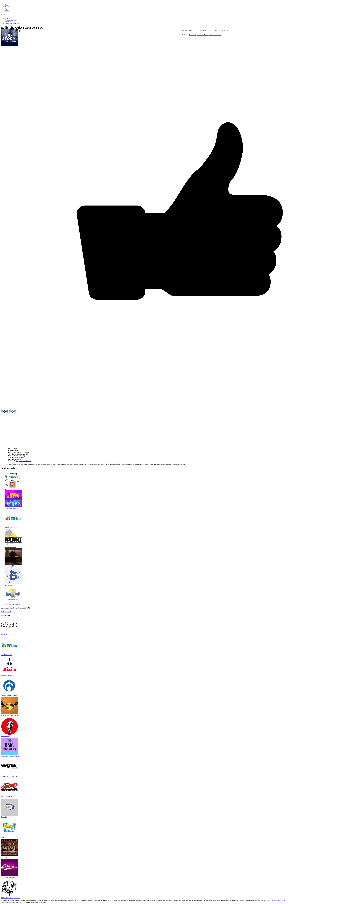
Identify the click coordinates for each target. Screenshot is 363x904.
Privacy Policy (275, 900)
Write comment (6, 612)
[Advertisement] (23, 417)
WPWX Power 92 (6, 796)
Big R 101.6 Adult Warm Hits (13, 604)
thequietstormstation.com (23, 461)
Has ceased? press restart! (196, 35)
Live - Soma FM (9, 566)
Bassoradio (4, 634)
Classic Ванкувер (6, 675)
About (268, 900)
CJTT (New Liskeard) (7, 877)
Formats (7, 6)
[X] (4, 411)
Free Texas (4, 857)
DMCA (282, 900)
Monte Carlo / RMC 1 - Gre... (10, 756)
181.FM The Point (6, 655)
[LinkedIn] (12, 411)
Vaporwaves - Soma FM (12, 508)
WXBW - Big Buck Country (9, 715)
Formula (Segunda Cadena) (9, 695)
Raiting (7, 10)
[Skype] (10, 411)
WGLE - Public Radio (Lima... (10, 776)
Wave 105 (4, 817)
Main (6, 18)
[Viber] (7, 411)
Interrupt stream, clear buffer (212, 35)
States (6, 5)
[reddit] (15, 411)
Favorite (7, 11)
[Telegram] (2, 411)
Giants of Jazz (5, 736)
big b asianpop (9, 585)
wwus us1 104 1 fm (10, 547)
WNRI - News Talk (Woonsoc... (10, 898)
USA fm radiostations (11, 20)
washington (8, 22)
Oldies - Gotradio (10, 489)
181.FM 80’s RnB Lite (11, 528)
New (6, 8)
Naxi (2, 837)
